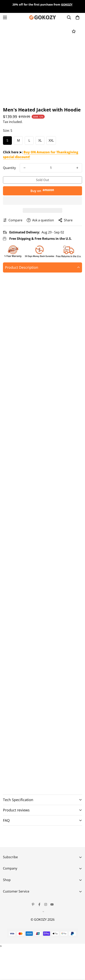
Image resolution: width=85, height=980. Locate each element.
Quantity (9, 168)
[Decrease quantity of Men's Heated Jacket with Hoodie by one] (24, 167)
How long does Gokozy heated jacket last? (36, 835)
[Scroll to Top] (78, 959)
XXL (51, 140)
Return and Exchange (19, 906)
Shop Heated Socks (25, 782)
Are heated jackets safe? (23, 827)
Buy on (35, 191)
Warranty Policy (14, 912)
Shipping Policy (14, 926)
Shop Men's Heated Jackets (31, 776)
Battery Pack (27, 628)
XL (40, 140)
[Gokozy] (42, 17)
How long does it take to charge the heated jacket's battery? (37, 842)
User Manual (12, 939)
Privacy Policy (13, 919)
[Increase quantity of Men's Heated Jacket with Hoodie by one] (77, 167)
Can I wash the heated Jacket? (27, 831)
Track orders (12, 899)
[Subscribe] (77, 878)
